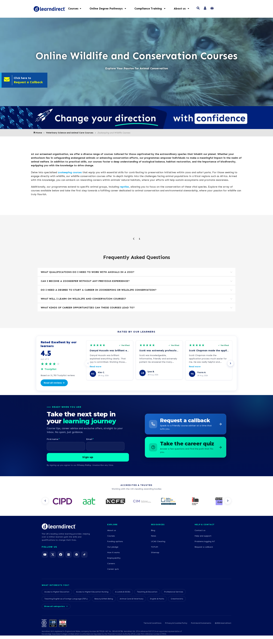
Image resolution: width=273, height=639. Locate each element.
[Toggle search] (198, 8)
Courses (111, 536)
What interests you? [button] (55, 585)
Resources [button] (158, 524)
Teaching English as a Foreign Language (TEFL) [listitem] (66, 599)
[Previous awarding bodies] (45, 500)
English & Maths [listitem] (157, 599)
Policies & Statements (201, 623)
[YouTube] (45, 554)
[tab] (136, 272)
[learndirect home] (59, 526)
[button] (109, 8)
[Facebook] (61, 554)
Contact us (200, 530)
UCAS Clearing (158, 541)
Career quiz (113, 569)
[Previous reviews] (88, 363)
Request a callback (204, 547)
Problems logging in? (205, 541)
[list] (136, 501)
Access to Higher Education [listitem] (56, 592)
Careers (111, 563)
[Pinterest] (76, 554)
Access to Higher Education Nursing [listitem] (92, 592)
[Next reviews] (230, 363)
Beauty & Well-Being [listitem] (103, 599)
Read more (95, 366)
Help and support (203, 536)
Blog (153, 530)
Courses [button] (73, 8)
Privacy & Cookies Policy (176, 623)
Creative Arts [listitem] (177, 599)
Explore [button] (112, 524)
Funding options (115, 541)
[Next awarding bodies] (227, 500)
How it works (113, 552)
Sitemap (155, 552)
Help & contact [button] (205, 524)
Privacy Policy (84, 465)
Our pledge (112, 547)
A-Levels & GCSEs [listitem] (122, 592)
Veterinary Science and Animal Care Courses (69, 132)
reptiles (124, 186)
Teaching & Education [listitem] (147, 592)
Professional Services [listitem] (173, 592)
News (153, 536)
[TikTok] (84, 554)
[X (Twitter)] (53, 554)
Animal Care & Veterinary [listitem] (131, 599)
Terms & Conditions (152, 623)
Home (39, 132)
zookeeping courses (70, 172)
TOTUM (154, 547)
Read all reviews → (54, 382)
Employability (114, 558)
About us (111, 530)
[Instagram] (68, 554)
